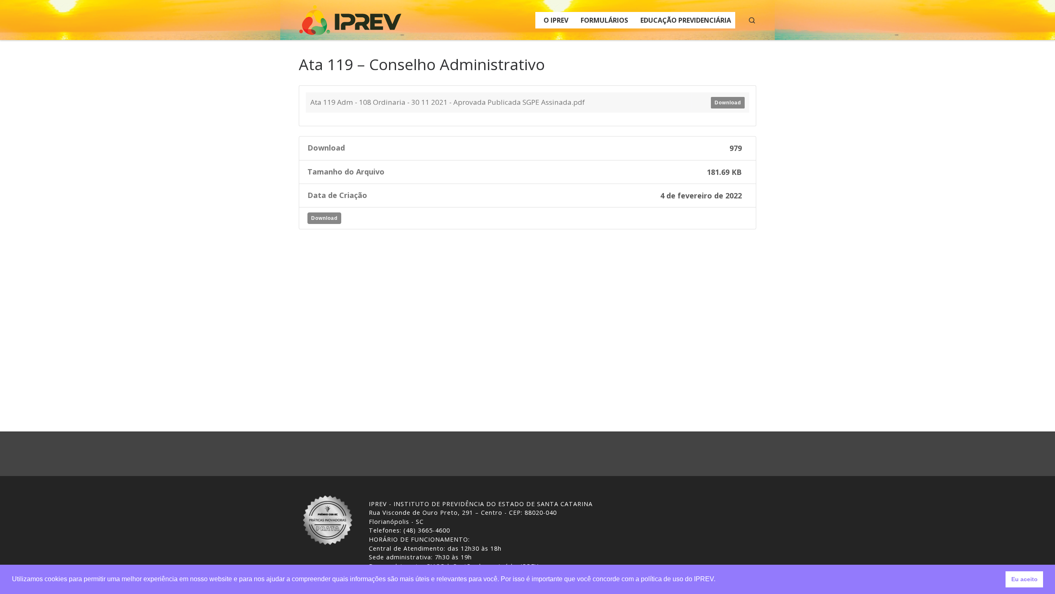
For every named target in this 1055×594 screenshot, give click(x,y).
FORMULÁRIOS (604, 20)
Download (728, 103)
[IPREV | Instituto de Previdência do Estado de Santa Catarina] (350, 18)
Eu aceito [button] (1024, 579)
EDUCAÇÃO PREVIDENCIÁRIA (685, 20)
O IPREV (556, 20)
